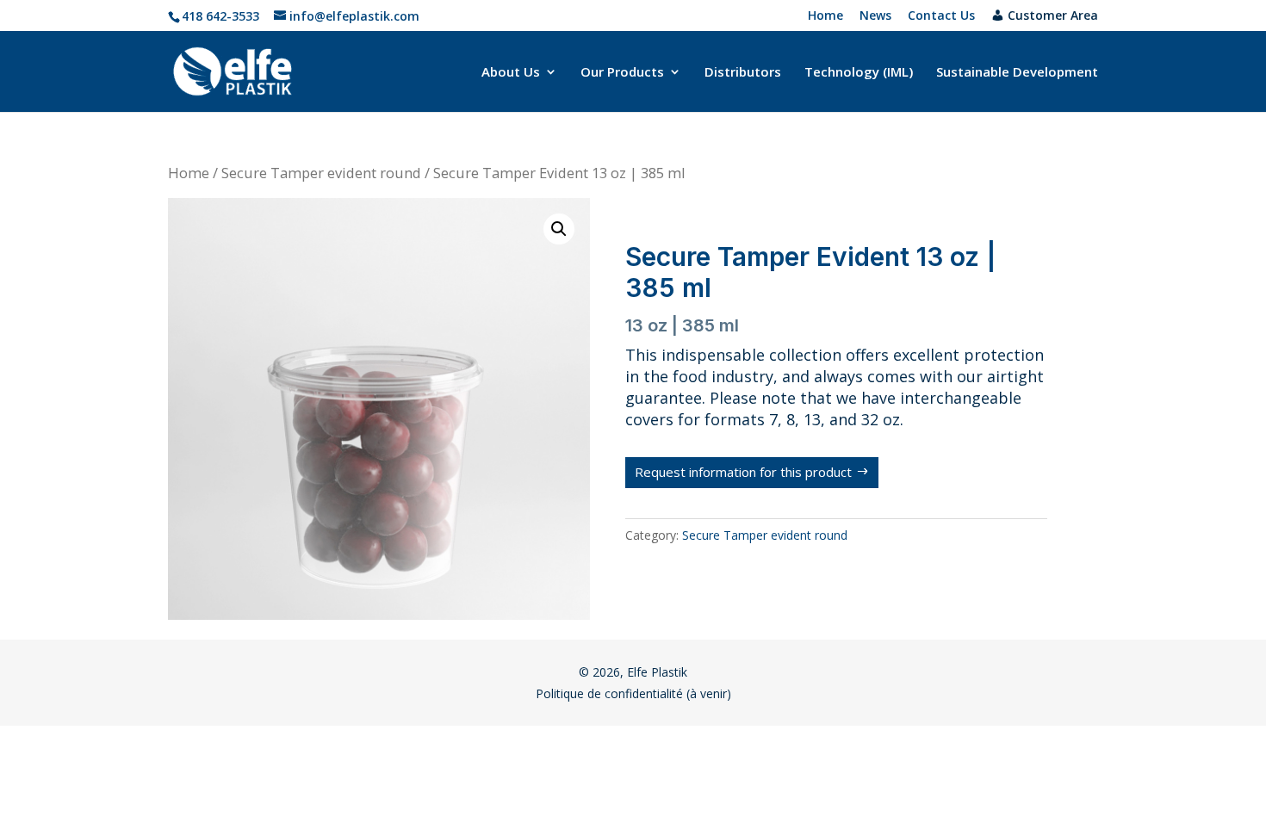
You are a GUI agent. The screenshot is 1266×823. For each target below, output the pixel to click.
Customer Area (1053, 16)
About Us (510, 72)
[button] (558, 228)
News (875, 16)
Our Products (622, 72)
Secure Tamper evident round (321, 173)
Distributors (742, 72)
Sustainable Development (1017, 72)
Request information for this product (743, 471)
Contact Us (941, 16)
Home (825, 16)
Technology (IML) (858, 72)
